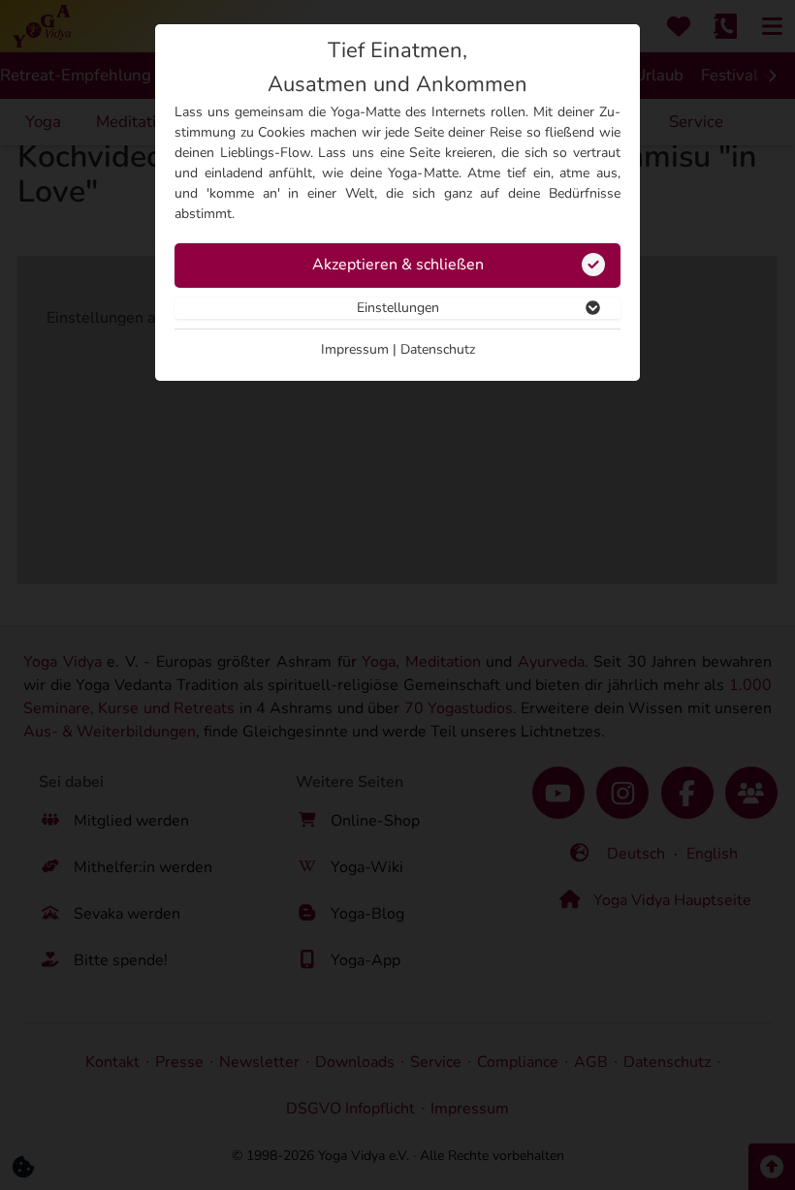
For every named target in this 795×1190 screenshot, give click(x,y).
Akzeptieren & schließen (398, 264)
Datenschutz (437, 349)
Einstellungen (398, 307)
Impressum (355, 349)
